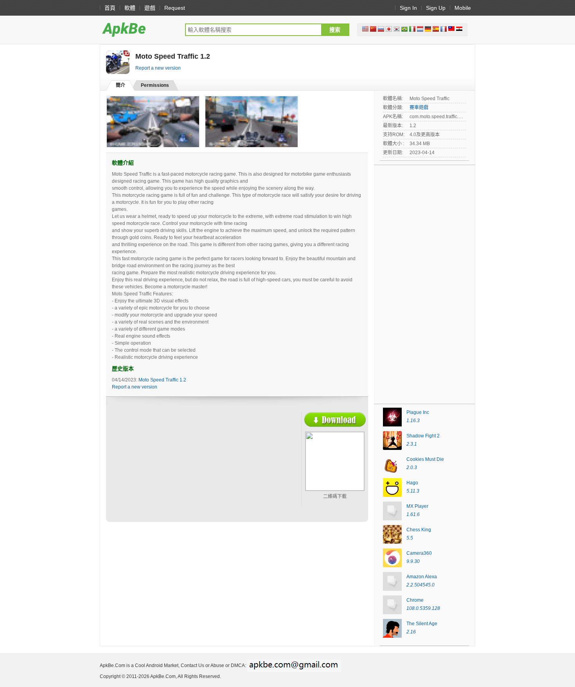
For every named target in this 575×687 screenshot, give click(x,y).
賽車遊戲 (419, 107)
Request (174, 8)
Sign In (408, 8)
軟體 (129, 8)
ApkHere (138, 29)
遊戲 (149, 8)
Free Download (335, 419)
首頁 (109, 8)
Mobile (463, 8)
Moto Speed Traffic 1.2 (162, 380)
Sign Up (436, 8)
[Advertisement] (180, 469)
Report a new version (158, 68)
